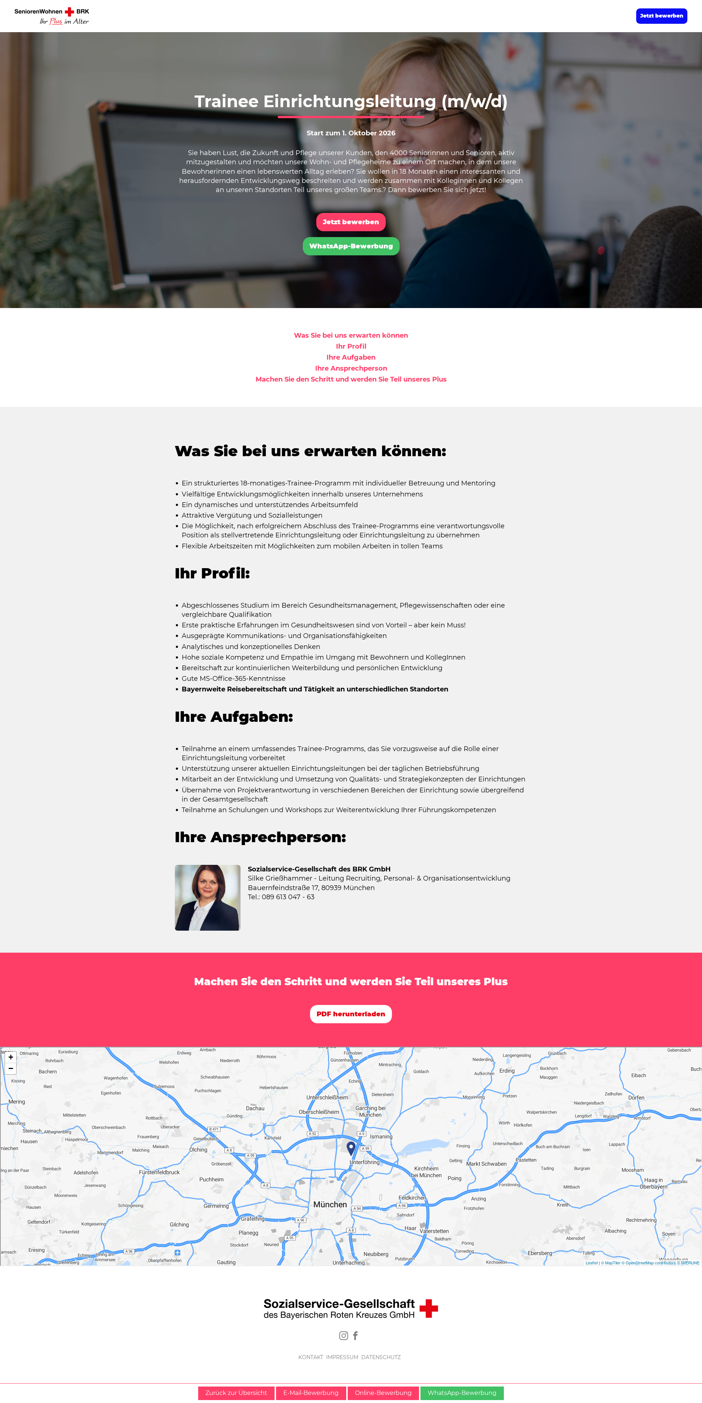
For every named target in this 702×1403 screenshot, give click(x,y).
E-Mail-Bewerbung (311, 1392)
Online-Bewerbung (383, 1392)
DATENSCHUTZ (381, 1357)
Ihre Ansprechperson (351, 368)
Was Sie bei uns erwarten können (351, 335)
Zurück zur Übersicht (236, 1392)
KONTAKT (310, 1357)
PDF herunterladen (351, 1014)
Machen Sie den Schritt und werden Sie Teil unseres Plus (351, 379)
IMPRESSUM (342, 1357)
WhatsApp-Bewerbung (351, 246)
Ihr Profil (351, 346)
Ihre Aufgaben (351, 357)
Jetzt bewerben (661, 15)
